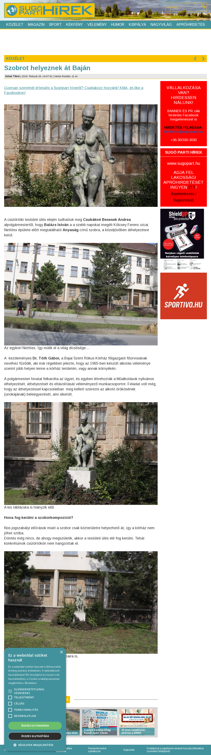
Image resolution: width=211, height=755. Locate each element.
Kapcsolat (128, 749)
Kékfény (74, 24)
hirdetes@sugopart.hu (183, 132)
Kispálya (137, 24)
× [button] (61, 652)
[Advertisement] (105, 41)
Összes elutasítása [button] (35, 736)
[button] (35, 745)
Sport (55, 24)
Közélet (14, 24)
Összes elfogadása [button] (35, 725)
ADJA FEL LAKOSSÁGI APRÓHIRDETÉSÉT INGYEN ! (183, 180)
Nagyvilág (161, 24)
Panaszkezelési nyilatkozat (97, 750)
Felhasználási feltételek (64, 750)
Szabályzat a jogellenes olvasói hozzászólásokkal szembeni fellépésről (175, 750)
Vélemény (97, 24)
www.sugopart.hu (183, 163)
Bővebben (31, 683)
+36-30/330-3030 (184, 140)
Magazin (36, 24)
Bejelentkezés (182, 194)
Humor (117, 24)
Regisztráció (183, 200)
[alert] (35, 699)
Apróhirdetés (190, 24)
